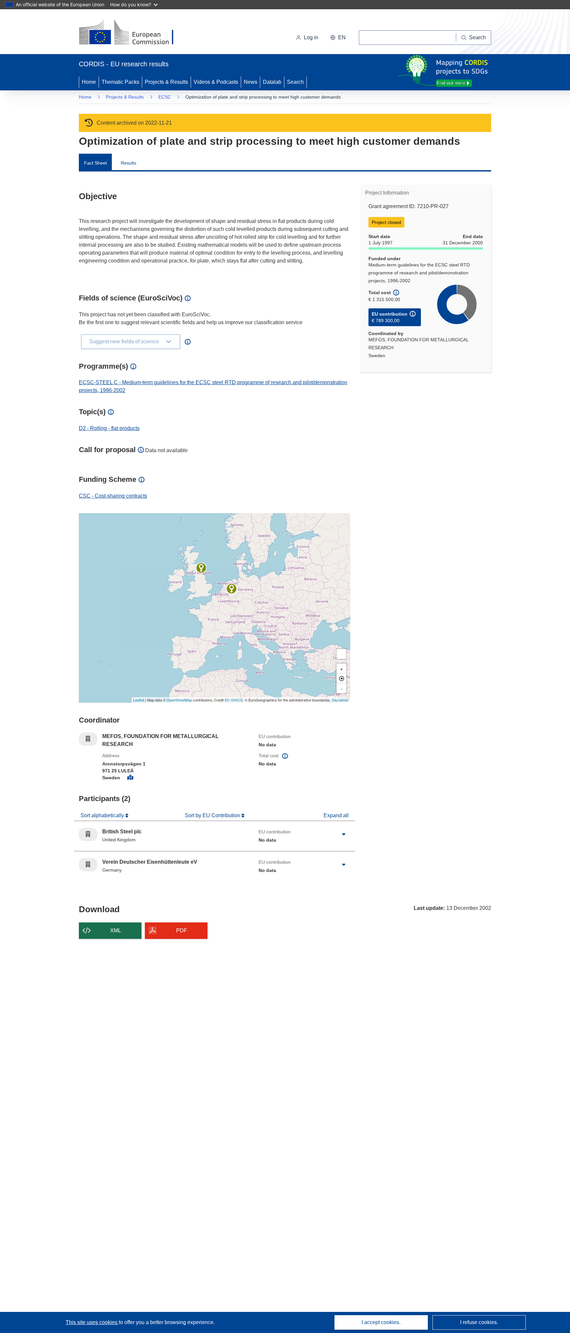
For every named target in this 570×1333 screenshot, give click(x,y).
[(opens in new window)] (132, 33)
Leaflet (138, 699)
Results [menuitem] (128, 163)
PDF (181, 930)
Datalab (272, 82)
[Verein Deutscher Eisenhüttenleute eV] (231, 588)
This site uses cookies (92, 1322)
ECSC (164, 97)
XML (115, 930)
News (250, 82)
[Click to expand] (343, 834)
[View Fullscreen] (341, 654)
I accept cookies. (381, 1322)
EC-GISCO (234, 699)
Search (295, 82)
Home (89, 82)
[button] (338, 37)
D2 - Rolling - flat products (109, 428)
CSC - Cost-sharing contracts (113, 496)
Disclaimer (340, 699)
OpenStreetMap (179, 699)
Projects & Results (166, 82)
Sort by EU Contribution (213, 815)
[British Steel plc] (201, 568)
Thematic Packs (120, 82)
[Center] (341, 678)
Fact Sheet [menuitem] (95, 163)
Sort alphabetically (102, 815)
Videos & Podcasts (216, 82)
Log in (311, 37)
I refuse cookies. (479, 1322)
